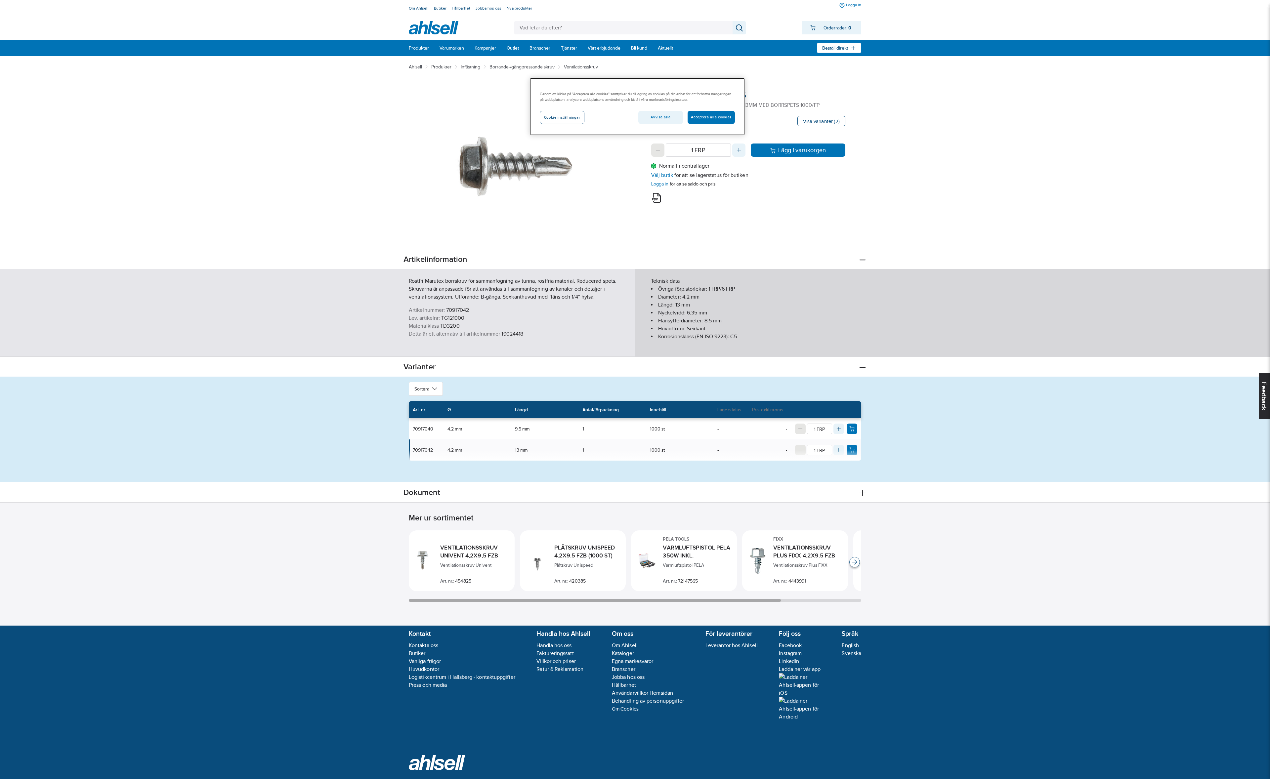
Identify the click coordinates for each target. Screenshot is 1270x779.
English (850, 645)
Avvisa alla (660, 117)
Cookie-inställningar (562, 117)
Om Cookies (625, 709)
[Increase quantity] (738, 150)
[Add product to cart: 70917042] (852, 450)
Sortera (421, 388)
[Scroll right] (854, 562)
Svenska (851, 653)
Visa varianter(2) (821, 121)
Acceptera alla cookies (711, 117)
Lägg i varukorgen (802, 150)
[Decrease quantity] (657, 150)
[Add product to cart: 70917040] (852, 429)
